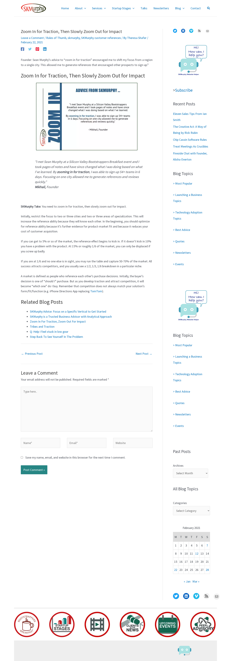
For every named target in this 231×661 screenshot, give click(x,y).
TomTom (96, 291)
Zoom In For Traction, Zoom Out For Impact (58, 321)
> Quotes (178, 241)
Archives (178, 466)
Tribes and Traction (42, 326)
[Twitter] (30, 49)
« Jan (187, 581)
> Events (178, 264)
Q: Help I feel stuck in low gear (49, 332)
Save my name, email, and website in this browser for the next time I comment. (75, 457)
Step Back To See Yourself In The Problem (56, 337)
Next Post (144, 354)
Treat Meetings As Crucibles (190, 146)
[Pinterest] (37, 49)
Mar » (195, 581)
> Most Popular (182, 183)
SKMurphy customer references (101, 38)
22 (175, 570)
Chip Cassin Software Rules (190, 140)
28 (207, 570)
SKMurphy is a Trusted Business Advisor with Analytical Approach (71, 316)
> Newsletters (182, 253)
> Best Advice (181, 230)
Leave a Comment (32, 38)
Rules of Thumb (56, 38)
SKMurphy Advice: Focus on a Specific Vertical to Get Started (68, 311)
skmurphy (74, 38)
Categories (180, 503)
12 (196, 553)
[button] (84, 8)
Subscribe (184, 90)
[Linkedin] (45, 49)
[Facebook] (22, 49)
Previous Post (32, 354)
